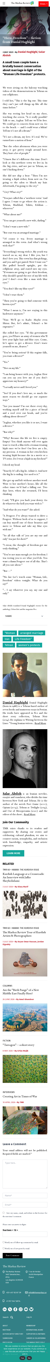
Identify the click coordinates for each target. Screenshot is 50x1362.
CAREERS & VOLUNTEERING (36, 1338)
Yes (22, 1358)
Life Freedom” (23, 639)
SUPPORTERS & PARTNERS (35, 1334)
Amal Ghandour (26, 999)
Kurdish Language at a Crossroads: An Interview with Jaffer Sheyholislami (23, 877)
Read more (40, 723)
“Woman (10, 633)
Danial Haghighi (27, 51)
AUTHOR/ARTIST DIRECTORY (13, 1334)
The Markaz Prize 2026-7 (35, 1342)
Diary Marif (23, 887)
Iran (7, 639)
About (5, 1326)
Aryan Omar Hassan (27, 941)
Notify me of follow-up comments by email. (21, 1243)
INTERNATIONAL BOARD (34, 1330)
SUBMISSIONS (8, 1338)
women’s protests (29, 645)
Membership (30, 1326)
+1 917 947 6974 (13, 1301)
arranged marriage (31, 633)
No (29, 1358)
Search (5, 1317)
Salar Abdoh (12, 793)
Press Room (7, 1342)
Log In (29, 1317)
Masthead (7, 1330)
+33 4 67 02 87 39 (13, 1292)
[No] (46, 1352)
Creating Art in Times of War (20, 1096)
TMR (22, 1102)
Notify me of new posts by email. (17, 1249)
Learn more (13, 853)
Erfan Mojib (22, 1051)
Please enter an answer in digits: (14, 1225)
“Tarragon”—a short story (18, 1045)
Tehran (9, 645)
